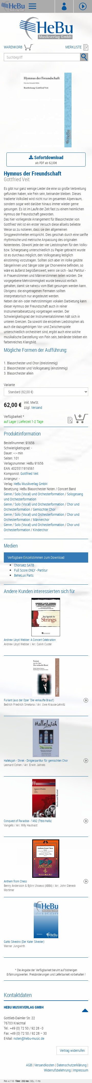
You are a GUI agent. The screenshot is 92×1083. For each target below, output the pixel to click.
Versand (36, 407)
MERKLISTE (73, 47)
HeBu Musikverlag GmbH (30, 483)
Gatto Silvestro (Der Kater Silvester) (24, 941)
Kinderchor (40, 529)
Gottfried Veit (29, 473)
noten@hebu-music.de (29, 1038)
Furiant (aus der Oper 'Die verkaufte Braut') (29, 700)
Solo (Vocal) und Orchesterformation (39, 493)
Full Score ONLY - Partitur (31, 570)
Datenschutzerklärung (72, 1065)
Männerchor (41, 519)
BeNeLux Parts (23, 575)
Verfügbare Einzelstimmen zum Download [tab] (36, 557)
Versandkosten (44, 1065)
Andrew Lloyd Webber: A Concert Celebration (30, 640)
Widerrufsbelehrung (57, 1070)
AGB (29, 1065)
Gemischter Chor (44, 509)
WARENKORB (13, 47)
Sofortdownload (48, 157)
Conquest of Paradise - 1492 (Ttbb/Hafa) (28, 821)
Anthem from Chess (15, 881)
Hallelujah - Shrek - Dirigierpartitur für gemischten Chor (36, 760)
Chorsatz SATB (24, 565)
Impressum (80, 1070)
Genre (8, 493)
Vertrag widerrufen (72, 1050)
